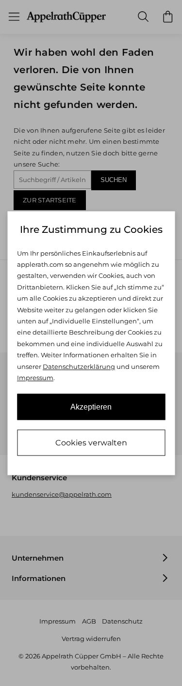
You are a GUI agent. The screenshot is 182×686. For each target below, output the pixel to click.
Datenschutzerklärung (79, 366)
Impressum (35, 378)
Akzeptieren (91, 407)
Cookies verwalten (91, 442)
